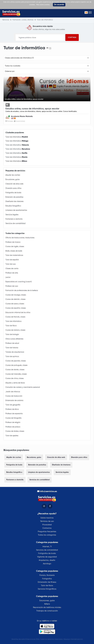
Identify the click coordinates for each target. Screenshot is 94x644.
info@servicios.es (48, 491)
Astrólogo (47, 564)
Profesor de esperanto (14, 413)
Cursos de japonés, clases (16, 361)
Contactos (47, 528)
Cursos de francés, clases (15, 317)
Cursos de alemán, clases (15, 299)
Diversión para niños (13, 188)
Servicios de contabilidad (15, 223)
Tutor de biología (12, 334)
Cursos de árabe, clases (15, 431)
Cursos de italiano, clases (15, 330)
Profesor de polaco (13, 427)
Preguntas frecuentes (47, 531)
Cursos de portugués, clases (16, 365)
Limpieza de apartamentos (16, 210)
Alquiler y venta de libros (15, 383)
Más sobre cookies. (43, 4)
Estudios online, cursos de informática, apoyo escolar (32, 109)
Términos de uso (47, 521)
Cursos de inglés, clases (15, 246)
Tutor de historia (12, 348)
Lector (8, 277)
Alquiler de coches (13, 175)
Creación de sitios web (14, 184)
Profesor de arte (12, 273)
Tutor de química (12, 356)
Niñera (47, 604)
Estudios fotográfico (13, 206)
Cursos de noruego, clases (16, 295)
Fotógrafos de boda (13, 192)
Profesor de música (13, 242)
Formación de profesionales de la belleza (22, 290)
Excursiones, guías (13, 179)
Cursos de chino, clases (15, 378)
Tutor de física (11, 326)
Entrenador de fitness (47, 582)
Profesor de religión (13, 422)
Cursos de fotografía (13, 418)
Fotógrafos (47, 579)
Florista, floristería (47, 575)
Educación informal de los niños (18, 312)
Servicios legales (12, 214)
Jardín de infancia (13, 391)
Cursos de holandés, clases (16, 374)
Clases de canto (12, 268)
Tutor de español (12, 260)
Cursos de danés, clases (15, 369)
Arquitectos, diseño (47, 560)
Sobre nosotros (47, 518)
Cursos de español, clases (16, 308)
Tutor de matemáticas (14, 255)
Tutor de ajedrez (12, 435)
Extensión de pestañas (14, 197)
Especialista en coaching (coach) (19, 282)
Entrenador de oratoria (14, 400)
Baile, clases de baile (14, 251)
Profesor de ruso (12, 286)
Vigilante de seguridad (47, 557)
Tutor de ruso (11, 264)
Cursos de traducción (14, 396)
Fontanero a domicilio (14, 219)
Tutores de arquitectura (15, 352)
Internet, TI (47, 546)
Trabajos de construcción (47, 611)
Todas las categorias (47, 535)
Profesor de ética (12, 409)
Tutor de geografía (13, 405)
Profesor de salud (12, 343)
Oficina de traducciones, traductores (20, 238)
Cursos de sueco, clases (15, 304)
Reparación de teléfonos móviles (47, 607)
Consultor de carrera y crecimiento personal (23, 387)
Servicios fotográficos (47, 589)
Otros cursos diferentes (14, 339)
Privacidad (47, 525)
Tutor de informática (17, 137)
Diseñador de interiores (15, 201)
